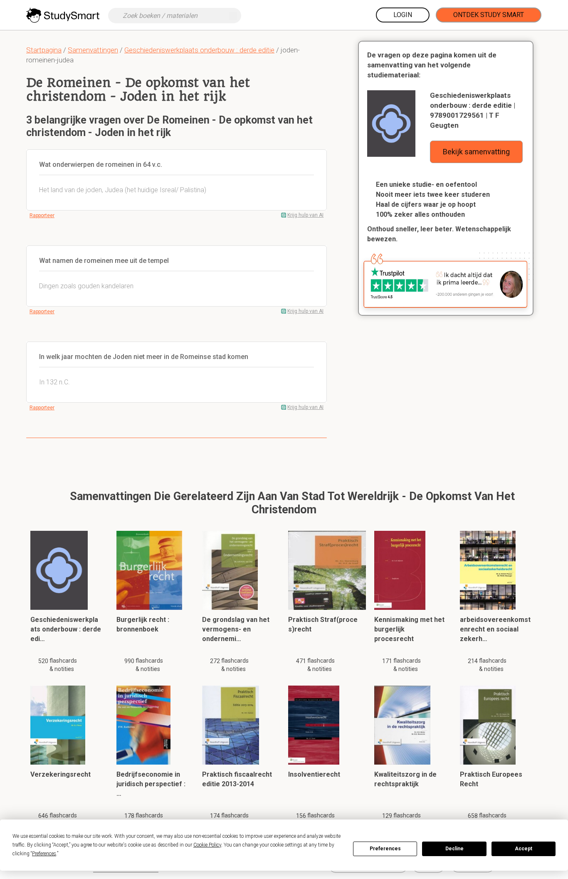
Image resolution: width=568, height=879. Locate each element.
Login (402, 15)
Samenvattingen (93, 50)
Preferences (385, 849)
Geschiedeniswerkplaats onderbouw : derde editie (199, 50)
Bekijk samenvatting (476, 151)
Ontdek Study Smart (488, 15)
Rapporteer (42, 215)
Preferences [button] (44, 854)
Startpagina (44, 50)
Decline (454, 849)
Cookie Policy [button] (207, 845)
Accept (523, 849)
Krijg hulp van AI (305, 215)
